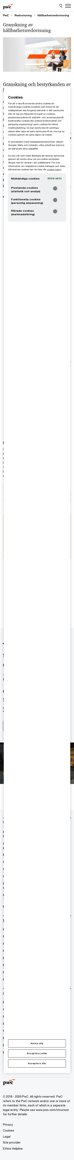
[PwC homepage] (8, 6)
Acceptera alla (37, 1063)
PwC (6, 15)
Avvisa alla (37, 1043)
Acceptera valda (37, 1053)
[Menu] (68, 6)
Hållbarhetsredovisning (53, 15)
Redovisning (23, 15)
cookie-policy (54, 169)
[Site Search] (60, 6)
